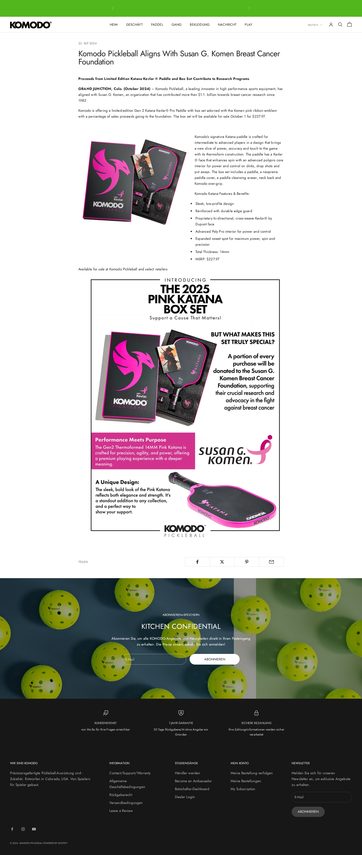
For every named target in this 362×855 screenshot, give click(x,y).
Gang (177, 24)
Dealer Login (185, 796)
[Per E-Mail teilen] (271, 561)
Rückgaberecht (120, 794)
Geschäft (134, 24)
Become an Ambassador (193, 780)
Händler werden (187, 772)
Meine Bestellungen (246, 780)
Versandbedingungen (126, 802)
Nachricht (227, 24)
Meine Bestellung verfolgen (252, 772)
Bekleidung (199, 24)
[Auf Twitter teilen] (222, 561)
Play (248, 24)
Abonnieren (214, 659)
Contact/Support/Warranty (130, 772)
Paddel (157, 24)
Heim (114, 24)
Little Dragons (213, 8)
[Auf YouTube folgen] (34, 829)
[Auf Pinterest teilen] (247, 561)
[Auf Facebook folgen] (12, 829)
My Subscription (243, 788)
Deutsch (313, 25)
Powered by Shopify (55, 843)
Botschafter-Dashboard (192, 788)
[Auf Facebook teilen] (197, 561)
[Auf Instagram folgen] (23, 829)
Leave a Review (121, 810)
